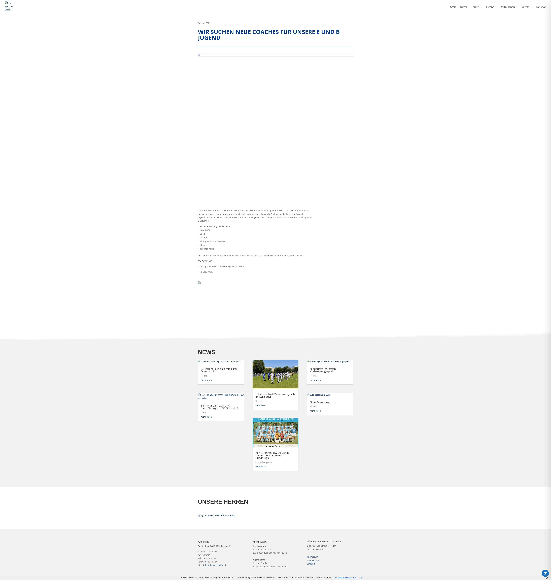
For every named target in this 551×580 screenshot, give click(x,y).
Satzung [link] (311, 563)
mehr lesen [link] (206, 380)
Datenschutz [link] (313, 560)
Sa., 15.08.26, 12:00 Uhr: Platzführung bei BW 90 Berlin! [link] (219, 407)
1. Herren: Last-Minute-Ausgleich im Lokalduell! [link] (275, 395)
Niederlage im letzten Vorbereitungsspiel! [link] (323, 370)
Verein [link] (525, 7)
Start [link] (453, 7)
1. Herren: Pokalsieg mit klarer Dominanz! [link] (219, 370)
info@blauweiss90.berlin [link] (215, 565)
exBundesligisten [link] (263, 462)
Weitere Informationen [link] (345, 577)
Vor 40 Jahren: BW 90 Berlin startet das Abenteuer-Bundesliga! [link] (272, 455)
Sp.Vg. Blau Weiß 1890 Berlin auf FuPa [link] (216, 515)
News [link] (463, 7)
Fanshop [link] (541, 7)
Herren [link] (475, 7)
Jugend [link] (490, 7)
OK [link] (361, 577)
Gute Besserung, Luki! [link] (323, 402)
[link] (10, 6)
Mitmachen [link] (508, 7)
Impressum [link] (312, 556)
